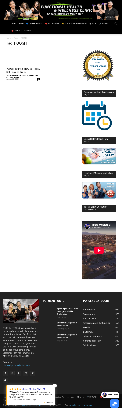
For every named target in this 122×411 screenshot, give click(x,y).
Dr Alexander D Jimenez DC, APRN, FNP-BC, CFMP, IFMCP (22, 76)
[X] (32, 373)
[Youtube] (5, 380)
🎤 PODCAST (104, 23)
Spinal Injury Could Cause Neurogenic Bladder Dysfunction (67, 311)
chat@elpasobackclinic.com (16, 365)
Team (21, 23)
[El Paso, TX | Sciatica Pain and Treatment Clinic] (61, 10)
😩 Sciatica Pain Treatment (74, 23)
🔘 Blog (92, 23)
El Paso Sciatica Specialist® (30, 405)
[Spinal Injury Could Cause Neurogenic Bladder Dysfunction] (49, 311)
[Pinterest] (26, 373)
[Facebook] (5, 373)
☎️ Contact (16, 30)
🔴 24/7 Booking (52, 23)
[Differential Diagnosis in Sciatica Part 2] (49, 338)
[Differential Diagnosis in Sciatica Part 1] (49, 326)
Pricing (27, 30)
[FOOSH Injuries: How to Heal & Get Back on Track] (23, 57)
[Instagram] (12, 373)
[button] (115, 23)
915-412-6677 (55, 405)
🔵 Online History (34, 23)
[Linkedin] (19, 373)
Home (13, 23)
